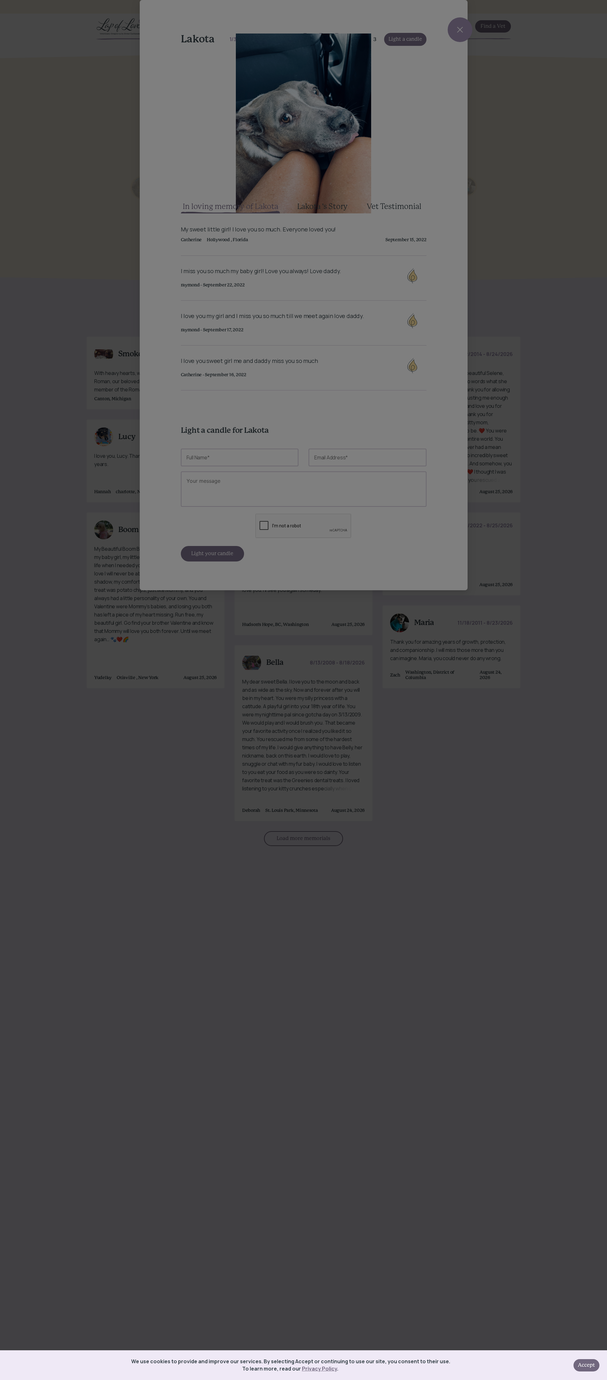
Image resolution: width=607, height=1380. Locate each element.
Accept (586, 1365)
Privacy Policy (319, 1368)
